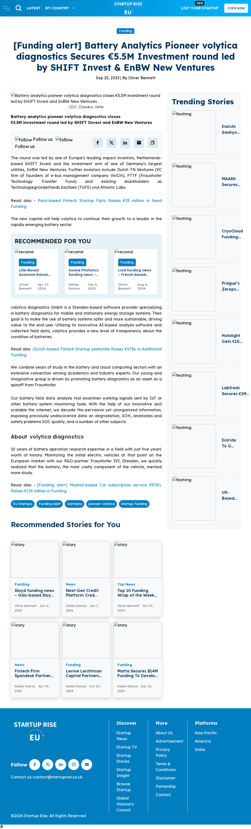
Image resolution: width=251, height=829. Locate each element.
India (200, 749)
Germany (74, 504)
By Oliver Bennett (138, 77)
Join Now (236, 8)
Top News (126, 584)
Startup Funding (134, 504)
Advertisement (169, 741)
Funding (125, 31)
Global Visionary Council (125, 804)
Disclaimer (166, 778)
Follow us (43, 139)
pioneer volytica (101, 504)
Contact (163, 794)
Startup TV (126, 747)
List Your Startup (199, 5)
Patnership (166, 786)
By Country (57, 8)
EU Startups (22, 504)
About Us (164, 732)
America (203, 741)
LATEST (33, 8)
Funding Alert (50, 504)
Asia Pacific (206, 732)
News (71, 584)
